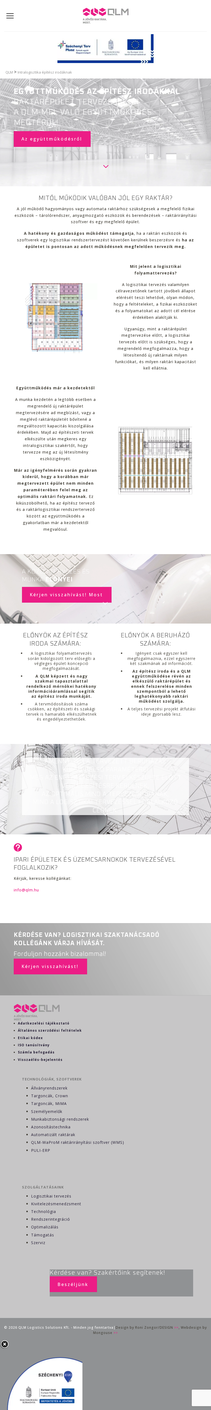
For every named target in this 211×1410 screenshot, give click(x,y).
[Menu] (10, 16)
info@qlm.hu (26, 890)
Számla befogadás (36, 1052)
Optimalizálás (45, 1227)
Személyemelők (46, 1111)
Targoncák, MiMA (49, 1103)
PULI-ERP (40, 1150)
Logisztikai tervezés (51, 1196)
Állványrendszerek (49, 1088)
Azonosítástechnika (51, 1126)
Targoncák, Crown (49, 1095)
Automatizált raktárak (53, 1134)
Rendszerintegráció (50, 1219)
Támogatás (42, 1235)
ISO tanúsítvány (34, 1045)
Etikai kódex (30, 1038)
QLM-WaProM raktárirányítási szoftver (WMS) (77, 1142)
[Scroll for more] (105, 603)
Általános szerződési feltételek (50, 1030)
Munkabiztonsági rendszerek (60, 1119)
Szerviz (38, 1242)
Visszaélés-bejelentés (40, 1059)
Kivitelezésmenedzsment (56, 1203)
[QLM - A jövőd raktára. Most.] (106, 16)
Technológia (43, 1211)
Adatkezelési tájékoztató (44, 1023)
